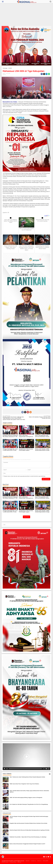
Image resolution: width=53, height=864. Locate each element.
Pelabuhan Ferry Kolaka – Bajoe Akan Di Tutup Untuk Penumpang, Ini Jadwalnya (28, 836)
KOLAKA (4, 74)
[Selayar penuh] (48, 768)
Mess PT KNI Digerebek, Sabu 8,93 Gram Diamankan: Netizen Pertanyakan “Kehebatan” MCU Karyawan (42, 436)
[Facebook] (22, 412)
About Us (39, 860)
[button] (26, 756)
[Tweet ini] (44, 74)
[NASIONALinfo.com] (27, 1)
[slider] (25, 768)
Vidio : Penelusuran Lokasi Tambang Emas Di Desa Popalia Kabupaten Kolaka (27, 777)
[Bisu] (46, 768)
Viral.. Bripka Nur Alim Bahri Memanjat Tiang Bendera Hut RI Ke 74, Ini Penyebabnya (29, 804)
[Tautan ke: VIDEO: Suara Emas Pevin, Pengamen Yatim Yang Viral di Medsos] (5, 786)
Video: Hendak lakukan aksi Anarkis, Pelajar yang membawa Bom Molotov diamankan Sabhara (29, 791)
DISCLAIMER (45, 860)
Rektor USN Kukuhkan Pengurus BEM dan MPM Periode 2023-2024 (39, 417)
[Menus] (3, 1)
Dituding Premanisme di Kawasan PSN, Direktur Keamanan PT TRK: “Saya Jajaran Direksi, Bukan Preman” (10, 436)
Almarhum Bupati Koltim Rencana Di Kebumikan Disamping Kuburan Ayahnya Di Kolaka (29, 830)
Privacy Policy (13, 862)
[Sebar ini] (42, 74)
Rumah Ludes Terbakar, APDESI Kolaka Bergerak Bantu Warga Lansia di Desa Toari (42, 449)
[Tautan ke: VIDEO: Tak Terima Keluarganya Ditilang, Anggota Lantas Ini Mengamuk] (5, 799)
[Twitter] (25, 412)
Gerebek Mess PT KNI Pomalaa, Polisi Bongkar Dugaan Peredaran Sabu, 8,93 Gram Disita (26, 449)
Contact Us (33, 860)
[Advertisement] (26, 14)
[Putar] (4, 768)
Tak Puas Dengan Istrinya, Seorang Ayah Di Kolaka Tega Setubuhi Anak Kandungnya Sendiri (29, 817)
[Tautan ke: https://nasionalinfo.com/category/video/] (50, 774)
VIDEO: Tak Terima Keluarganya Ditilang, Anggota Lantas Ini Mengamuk (26, 797)
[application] (26, 756)
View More (26, 516)
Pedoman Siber (5, 862)
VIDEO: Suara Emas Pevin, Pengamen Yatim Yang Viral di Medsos (24, 783)
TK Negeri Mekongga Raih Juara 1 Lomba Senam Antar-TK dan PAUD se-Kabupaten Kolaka (10, 449)
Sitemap (19, 862)
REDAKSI (27, 860)
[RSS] (30, 412)
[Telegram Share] (46, 74)
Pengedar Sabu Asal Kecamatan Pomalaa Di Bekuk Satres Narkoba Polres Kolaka (28, 823)
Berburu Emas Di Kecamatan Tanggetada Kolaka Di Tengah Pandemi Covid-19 (27, 843)
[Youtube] (28, 412)
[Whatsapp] (49, 74)
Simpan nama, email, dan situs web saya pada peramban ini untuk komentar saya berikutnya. (24, 476)
